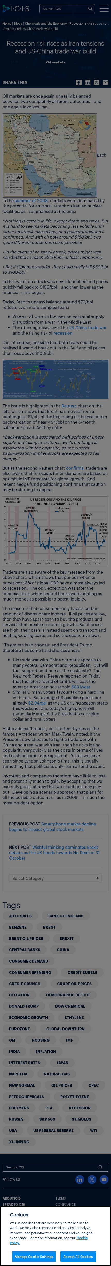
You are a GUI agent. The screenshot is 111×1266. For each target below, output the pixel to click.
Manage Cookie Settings (34, 1256)
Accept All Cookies (78, 1256)
